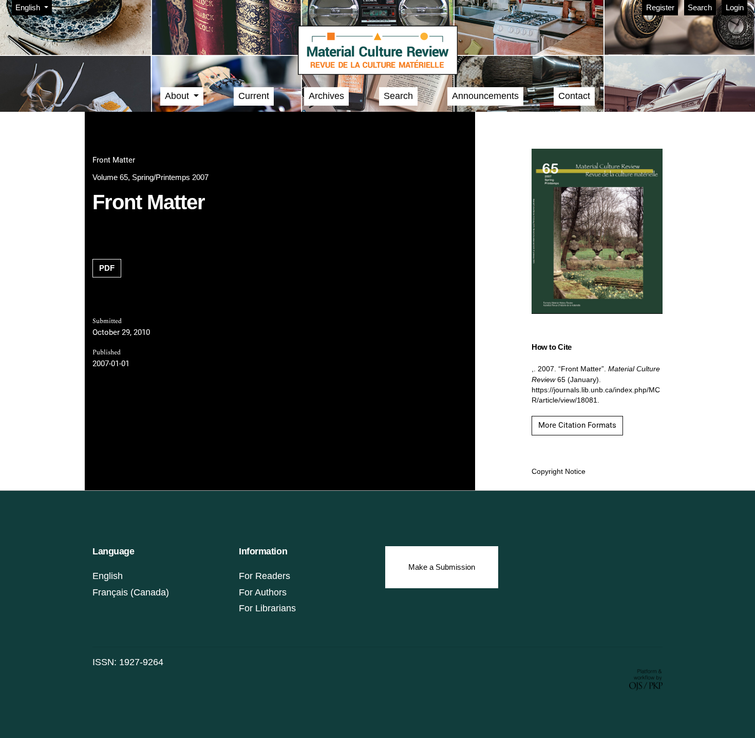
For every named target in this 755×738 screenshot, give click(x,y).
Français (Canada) (130, 592)
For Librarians (267, 608)
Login (735, 7)
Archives (326, 96)
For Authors (263, 592)
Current (253, 96)
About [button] (178, 96)
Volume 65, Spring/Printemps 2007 (150, 177)
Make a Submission (441, 567)
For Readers (264, 576)
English (107, 576)
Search (700, 7)
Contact (574, 96)
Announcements (485, 96)
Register (660, 7)
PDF (107, 268)
